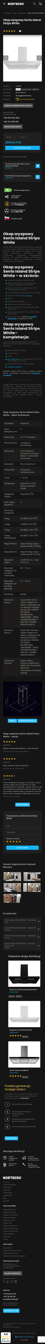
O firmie (6, 1182)
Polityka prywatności (10, 1253)
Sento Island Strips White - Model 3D (20, 929)
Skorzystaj (11, 1138)
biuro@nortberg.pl (10, 1299)
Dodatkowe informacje (25, 1337)
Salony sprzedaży (13, 1273)
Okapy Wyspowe (9, 1210)
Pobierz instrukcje (27, 721)
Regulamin (7, 1248)
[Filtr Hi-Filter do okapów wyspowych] (38, 177)
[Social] (4, 1281)
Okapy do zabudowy (10, 1228)
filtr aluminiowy (14, 359)
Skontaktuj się (11, 1311)
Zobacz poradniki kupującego (18, 106)
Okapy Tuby (7, 1223)
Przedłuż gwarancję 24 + (18, 204)
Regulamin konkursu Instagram (14, 1256)
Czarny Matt (26, 89)
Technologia (7, 1193)
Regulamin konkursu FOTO (12, 1251)
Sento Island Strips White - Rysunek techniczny (20, 945)
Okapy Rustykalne (9, 1218)
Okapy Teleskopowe (10, 1231)
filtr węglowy (27, 296)
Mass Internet (15, 1327)
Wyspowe (22, 13)
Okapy (14, 13)
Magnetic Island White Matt (21, 1030)
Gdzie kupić (7, 1187)
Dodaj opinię (22, 848)
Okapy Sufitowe (9, 1220)
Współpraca (7, 1195)
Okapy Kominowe (9, 1212)
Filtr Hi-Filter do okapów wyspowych (18, 176)
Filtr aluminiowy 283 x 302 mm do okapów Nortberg (17, 165)
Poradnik (7, 375)
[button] (5, 58)
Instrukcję (35, 373)
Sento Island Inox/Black (19, 1070)
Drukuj (12, 721)
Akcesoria (6, 1236)
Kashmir (36, 89)
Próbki (5, 1239)
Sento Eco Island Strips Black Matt (23, 990)
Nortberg (7, 13)
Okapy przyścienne (10, 1226)
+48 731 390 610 (11, 122)
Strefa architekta (9, 1185)
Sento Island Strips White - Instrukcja (20, 921)
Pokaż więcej (22, 805)
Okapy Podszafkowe (10, 1215)
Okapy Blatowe (8, 1234)
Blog (4, 1198)
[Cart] (40, 4)
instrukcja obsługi (14, 367)
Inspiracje (6, 1190)
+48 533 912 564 (11, 118)
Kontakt (6, 1201)
